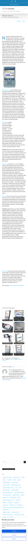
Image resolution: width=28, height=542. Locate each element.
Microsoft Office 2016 (19, 492)
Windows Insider (6, 512)
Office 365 (5, 497)
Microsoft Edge (6, 490)
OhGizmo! (4, 196)
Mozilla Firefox (16, 495)
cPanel (4, 480)
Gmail (14, 480)
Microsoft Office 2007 (7, 492)
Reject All (14, 539)
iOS (16, 487)
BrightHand (4, 164)
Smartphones (11, 359)
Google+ (9, 379)
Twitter (3, 379)
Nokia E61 (19, 359)
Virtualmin (18, 500)
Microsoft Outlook (7, 495)
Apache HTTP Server (7, 477)
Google (19, 480)
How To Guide (6, 485)
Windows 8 (5, 505)
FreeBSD (9, 480)
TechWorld (4, 122)
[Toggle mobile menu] (25, 8)
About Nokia (5, 271)
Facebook (23, 378)
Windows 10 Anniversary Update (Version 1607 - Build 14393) (13, 508)
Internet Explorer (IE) (15, 485)
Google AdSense (6, 482)
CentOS (23, 477)
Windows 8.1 (12, 505)
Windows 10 (20, 505)
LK (3, 358)
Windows (10, 502)
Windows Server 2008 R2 (8, 517)
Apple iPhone (16, 477)
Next (24, 21)
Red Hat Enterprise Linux (8, 500)
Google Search (15, 482)
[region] (14, 529)
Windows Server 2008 (19, 514)
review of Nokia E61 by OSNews (16, 285)
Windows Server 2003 (8, 514)
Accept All (14, 531)
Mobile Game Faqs (6, 90)
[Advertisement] (13, 31)
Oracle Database (12, 497)
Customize (14, 535)
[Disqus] (14, 400)
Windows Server (15, 512)
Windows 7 (16, 502)
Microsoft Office (14, 490)
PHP (19, 497)
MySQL (22, 495)
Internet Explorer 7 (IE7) (8, 487)
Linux (20, 487)
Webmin (4, 502)
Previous (19, 21)
